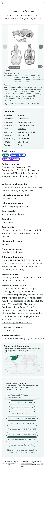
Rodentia (22, 128)
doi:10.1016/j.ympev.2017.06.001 (17, 322)
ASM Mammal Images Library (27, 103)
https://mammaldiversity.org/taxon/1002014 (23, 338)
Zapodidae (23, 141)
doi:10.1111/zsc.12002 (12, 304)
